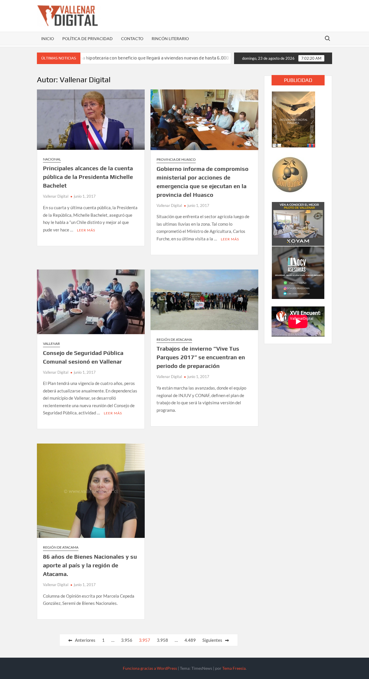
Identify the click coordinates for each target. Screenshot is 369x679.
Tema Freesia (234, 668)
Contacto (132, 38)
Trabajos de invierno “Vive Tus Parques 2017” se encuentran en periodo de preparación (201, 357)
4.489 (190, 640)
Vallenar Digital (55, 196)
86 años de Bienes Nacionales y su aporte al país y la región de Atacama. (90, 565)
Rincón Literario (170, 38)
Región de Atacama (174, 339)
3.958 (162, 640)
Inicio (47, 38)
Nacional (52, 159)
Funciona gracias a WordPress (150, 668)
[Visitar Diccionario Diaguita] (293, 118)
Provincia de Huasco (176, 159)
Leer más (86, 230)
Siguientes (212, 640)
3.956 (126, 640)
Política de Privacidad (87, 38)
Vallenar (51, 343)
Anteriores (85, 640)
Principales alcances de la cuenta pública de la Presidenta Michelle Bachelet (88, 177)
